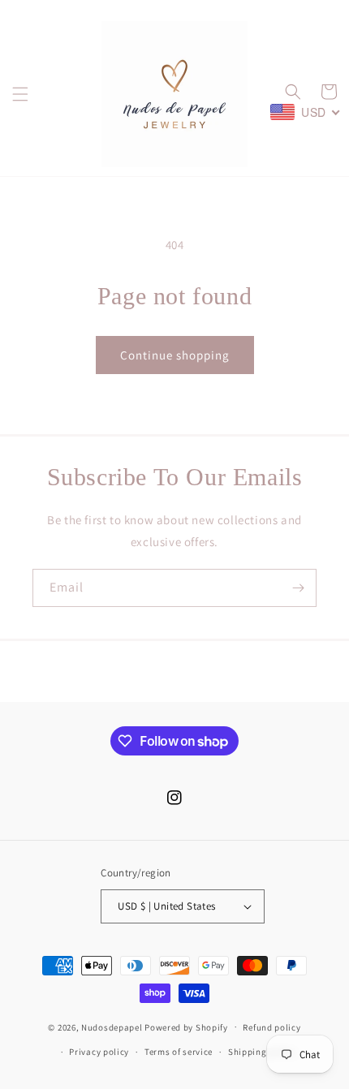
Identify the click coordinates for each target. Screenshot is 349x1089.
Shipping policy (261, 1051)
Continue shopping (175, 355)
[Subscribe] (298, 588)
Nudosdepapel (111, 1026)
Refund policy (271, 1027)
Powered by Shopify (186, 1026)
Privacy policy (99, 1051)
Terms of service (178, 1051)
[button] (20, 94)
